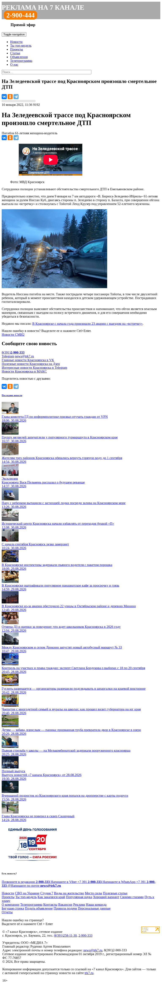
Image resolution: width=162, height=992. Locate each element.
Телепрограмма (21, 61)
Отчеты (7, 912)
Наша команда (96, 904)
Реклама (79, 904)
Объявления (19, 57)
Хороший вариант (106, 897)
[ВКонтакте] (4, 96)
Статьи (15, 53)
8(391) (13, 352)
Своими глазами (132, 897)
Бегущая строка (13, 908)
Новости (16, 42)
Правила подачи (65, 908)
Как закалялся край (51, 897)
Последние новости (12, 395)
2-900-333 (85, 935)
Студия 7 (46, 893)
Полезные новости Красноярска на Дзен (31, 364)
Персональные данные (94, 908)
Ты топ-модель (20, 45)
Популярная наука (79, 897)
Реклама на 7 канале (43, 7)
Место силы (93, 893)
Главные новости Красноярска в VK (28, 360)
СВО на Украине (27, 893)
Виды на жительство (69, 893)
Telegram (8, 356)
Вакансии (65, 904)
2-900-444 (20, 15)
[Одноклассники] (10, 96)
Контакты (50, 904)
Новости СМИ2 (13, 334)
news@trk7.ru (24, 356)
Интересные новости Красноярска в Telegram (34, 367)
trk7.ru (89, 973)
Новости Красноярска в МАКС (24, 371)
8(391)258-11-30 (65, 935)
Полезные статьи (115, 893)
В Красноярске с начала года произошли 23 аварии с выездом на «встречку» (87, 323)
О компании (10, 904)
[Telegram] (16, 96)
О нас (14, 64)
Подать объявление (39, 908)
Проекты (16, 49)
